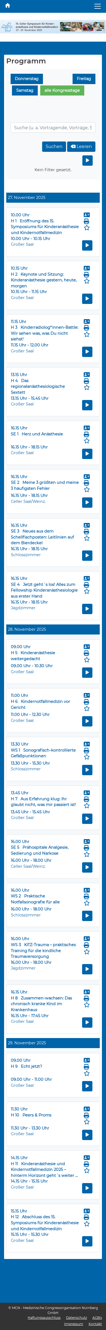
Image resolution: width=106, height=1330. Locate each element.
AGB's (97, 1318)
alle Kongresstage (62, 90)
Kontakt (95, 1324)
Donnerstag (27, 78)
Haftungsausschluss (44, 1318)
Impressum (73, 1324)
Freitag (84, 78)
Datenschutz (76, 1318)
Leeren (84, 146)
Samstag (24, 90)
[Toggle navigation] (97, 6)
